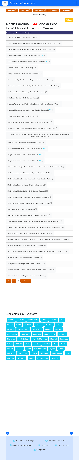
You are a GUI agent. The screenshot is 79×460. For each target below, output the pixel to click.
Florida (9, 344)
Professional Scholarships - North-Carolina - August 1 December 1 (28, 215)
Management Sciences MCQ (22, 445)
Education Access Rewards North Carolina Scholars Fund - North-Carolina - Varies (33, 104)
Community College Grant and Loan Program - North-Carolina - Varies (29, 80)
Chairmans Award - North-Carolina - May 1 (21, 68)
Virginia (52, 348)
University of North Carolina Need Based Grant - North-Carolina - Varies (30, 270)
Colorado (48, 329)
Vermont (19, 348)
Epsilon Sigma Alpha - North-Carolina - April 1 (22, 116)
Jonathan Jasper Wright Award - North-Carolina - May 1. (25, 142)
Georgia (36, 344)
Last (29, 281)
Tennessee (64, 339)
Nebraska (46, 344)
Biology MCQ (41, 450)
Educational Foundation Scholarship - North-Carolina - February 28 (29, 110)
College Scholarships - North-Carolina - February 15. (24, 74)
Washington (22, 353)
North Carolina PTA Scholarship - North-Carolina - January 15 (27, 191)
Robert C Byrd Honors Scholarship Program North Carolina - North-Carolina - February (35, 227)
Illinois (61, 348)
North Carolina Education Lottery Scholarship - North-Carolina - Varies (29, 179)
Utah (55, 344)
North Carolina (42, 358)
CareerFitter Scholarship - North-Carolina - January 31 (25, 55)
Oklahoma (28, 324)
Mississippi (11, 339)
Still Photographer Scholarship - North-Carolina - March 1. (26, 245)
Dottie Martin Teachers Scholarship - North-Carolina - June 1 (26, 92)
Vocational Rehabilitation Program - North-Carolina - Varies (26, 276)
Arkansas (39, 324)
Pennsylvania (36, 329)
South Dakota (23, 339)
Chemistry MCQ (63, 445)
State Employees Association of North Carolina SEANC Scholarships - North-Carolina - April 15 (37, 239)
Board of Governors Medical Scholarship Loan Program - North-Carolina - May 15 (33, 43)
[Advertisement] (39, 298)
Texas (27, 344)
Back (70, 20)
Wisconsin (21, 358)
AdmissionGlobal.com (22, 3)
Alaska (44, 320)
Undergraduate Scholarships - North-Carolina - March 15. (25, 263)
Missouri (53, 339)
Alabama (11, 320)
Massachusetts (23, 329)
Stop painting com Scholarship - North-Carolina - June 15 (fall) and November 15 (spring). (36, 251)
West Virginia (57, 353)
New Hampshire (40, 348)
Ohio (61, 320)
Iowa (68, 353)
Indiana (34, 353)
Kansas (31, 358)
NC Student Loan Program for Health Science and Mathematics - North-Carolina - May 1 (35, 167)
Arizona (10, 324)
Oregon (58, 324)
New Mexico (44, 353)
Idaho (28, 348)
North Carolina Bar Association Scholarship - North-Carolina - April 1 (29, 173)
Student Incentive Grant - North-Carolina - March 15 (24, 257)
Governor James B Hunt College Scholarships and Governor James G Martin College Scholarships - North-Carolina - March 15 (39, 135)
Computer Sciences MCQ (57, 441)
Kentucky (21, 320)
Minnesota (37, 334)
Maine (18, 324)
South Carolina (49, 334)
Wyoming (54, 358)
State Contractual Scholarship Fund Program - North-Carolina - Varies (29, 233)
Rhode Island (12, 334)
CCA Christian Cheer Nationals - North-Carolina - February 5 (28, 61)
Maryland (49, 324)
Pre (14, 281)
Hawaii (63, 344)
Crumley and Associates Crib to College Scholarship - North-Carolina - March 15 (32, 86)
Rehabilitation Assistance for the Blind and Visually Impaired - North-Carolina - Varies (34, 221)
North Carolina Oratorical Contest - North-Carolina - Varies (26, 185)
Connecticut (25, 334)
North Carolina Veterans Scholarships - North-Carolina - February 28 (29, 197)
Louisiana (53, 320)
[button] (5, 3)
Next (23, 281)
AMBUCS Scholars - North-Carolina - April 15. (22, 37)
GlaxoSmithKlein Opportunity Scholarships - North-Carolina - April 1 (29, 122)
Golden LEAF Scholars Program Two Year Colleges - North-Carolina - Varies (31, 128)
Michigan (58, 329)
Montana (19, 344)
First (9, 281)
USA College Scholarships (24, 441)
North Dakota (33, 320)
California (10, 329)
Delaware (62, 334)
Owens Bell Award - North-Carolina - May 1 (21, 209)
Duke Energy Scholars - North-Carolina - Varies (22, 98)
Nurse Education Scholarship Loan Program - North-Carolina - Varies (29, 203)
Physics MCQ (45, 445)
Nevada (10, 348)
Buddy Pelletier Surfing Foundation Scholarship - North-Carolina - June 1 (30, 49)
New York (10, 358)
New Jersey (11, 353)
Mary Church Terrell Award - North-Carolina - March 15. (26, 148)
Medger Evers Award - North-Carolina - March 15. (24, 155)
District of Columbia (40, 339)
